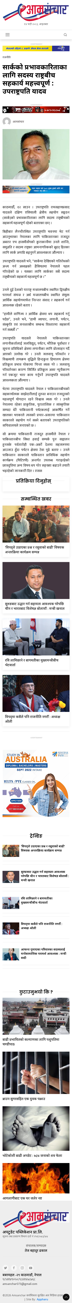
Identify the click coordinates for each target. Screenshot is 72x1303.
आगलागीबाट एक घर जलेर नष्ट (22, 1198)
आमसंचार (18, 121)
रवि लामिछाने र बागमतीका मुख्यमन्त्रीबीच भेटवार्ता (36, 900)
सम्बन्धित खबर (36, 499)
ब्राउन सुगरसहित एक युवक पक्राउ (24, 1099)
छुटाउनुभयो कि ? (36, 992)
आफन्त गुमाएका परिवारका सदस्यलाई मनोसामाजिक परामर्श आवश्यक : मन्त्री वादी (43, 953)
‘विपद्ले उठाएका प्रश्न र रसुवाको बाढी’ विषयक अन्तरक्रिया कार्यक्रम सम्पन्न (34, 549)
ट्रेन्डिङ (36, 836)
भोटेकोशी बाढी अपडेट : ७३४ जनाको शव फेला (32, 1155)
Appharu (42, 1299)
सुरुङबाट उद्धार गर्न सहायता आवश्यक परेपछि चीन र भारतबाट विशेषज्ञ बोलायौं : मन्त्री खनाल (35, 606)
